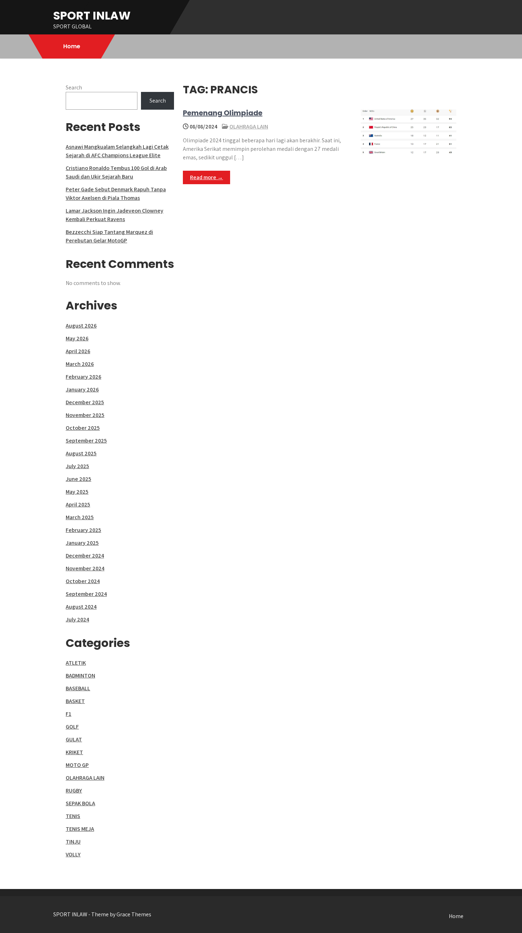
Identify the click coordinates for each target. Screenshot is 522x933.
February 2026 (83, 376)
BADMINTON (80, 675)
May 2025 (77, 491)
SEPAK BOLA (80, 803)
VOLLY (73, 854)
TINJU (73, 841)
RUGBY (74, 790)
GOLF (72, 726)
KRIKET (74, 752)
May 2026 (77, 338)
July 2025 (77, 466)
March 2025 (80, 517)
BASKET (75, 701)
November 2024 (85, 568)
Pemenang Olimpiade (222, 113)
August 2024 (81, 606)
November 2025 (85, 415)
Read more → (206, 177)
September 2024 (86, 594)
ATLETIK (76, 662)
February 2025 (83, 530)
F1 (68, 714)
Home (71, 46)
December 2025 (85, 402)
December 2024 (85, 555)
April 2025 (78, 504)
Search (74, 87)
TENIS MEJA (80, 829)
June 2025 (78, 479)
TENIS (73, 816)
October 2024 (83, 581)
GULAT (74, 739)
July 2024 (77, 619)
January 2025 (82, 543)
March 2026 (80, 364)
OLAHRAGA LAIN (248, 126)
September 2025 (86, 440)
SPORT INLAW (92, 15)
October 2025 (83, 428)
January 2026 (82, 389)
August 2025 (81, 453)
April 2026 (78, 351)
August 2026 (81, 325)
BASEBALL (78, 688)
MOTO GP (77, 765)
